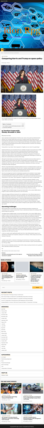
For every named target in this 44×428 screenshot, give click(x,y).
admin (9, 62)
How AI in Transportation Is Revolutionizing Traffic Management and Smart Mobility (17, 300)
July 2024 (3, 346)
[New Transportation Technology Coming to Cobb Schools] (11, 388)
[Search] (42, 50)
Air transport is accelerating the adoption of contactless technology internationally (16, 298)
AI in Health (3, 357)
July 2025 (3, 324)
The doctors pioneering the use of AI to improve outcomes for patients (12, 254)
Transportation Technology (6, 368)
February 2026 (4, 310)
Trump (18, 250)
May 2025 (3, 327)
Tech (2, 366)
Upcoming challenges (7, 127)
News (2, 360)
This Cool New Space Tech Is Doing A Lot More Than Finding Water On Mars (7, 277)
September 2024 (4, 342)
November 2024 (4, 339)
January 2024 (3, 350)
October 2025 (4, 318)
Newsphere (25, 426)
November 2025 (4, 316)
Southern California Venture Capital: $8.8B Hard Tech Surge (21, 276)
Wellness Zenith (4, 375)
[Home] (2, 50)
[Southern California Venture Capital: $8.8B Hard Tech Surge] (22, 267)
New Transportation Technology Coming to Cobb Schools (12, 294)
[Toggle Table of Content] (22, 124)
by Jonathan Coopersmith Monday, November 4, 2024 (13, 126)
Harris (9, 250)
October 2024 (4, 340)
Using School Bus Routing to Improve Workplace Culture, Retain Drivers (34, 254)
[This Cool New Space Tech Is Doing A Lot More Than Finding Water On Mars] (7, 267)
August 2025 (3, 322)
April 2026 (3, 309)
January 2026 (3, 312)
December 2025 (4, 314)
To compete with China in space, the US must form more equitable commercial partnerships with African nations (36, 278)
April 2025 (3, 329)
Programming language (5, 362)
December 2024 (4, 337)
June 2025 (3, 325)
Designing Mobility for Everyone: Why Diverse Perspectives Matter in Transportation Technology (19, 302)
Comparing (6, 250)
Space (15, 250)
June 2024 (3, 348)
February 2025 (4, 333)
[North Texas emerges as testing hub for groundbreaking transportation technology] (33, 388)
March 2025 (3, 331)
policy (12, 250)
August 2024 (3, 344)
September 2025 (4, 320)
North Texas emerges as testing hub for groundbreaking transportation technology (17, 296)
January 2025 (3, 335)
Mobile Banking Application (6, 359)
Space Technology (5, 56)
